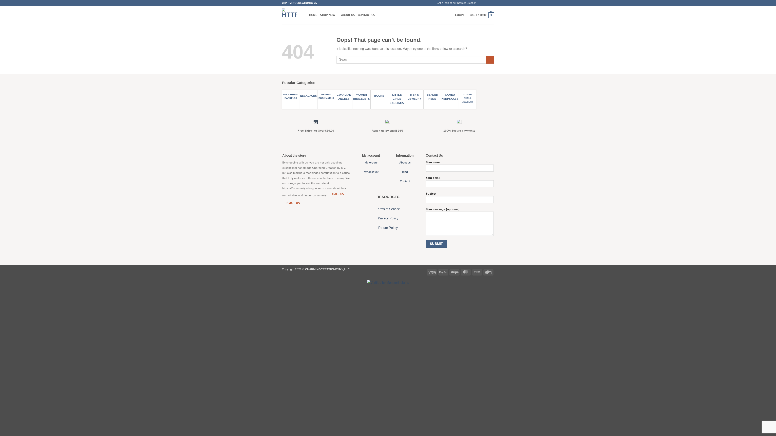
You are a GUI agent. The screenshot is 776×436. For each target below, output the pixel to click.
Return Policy (388, 228)
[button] (454, 3)
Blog (405, 171)
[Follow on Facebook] (480, 3)
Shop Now (327, 15)
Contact (405, 181)
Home (313, 15)
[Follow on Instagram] (484, 3)
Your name (433, 162)
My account (371, 171)
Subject (431, 193)
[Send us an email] (492, 3)
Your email (433, 177)
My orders (371, 162)
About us (405, 162)
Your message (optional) (443, 209)
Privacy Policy (388, 218)
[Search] (304, 15)
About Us (348, 15)
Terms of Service (388, 209)
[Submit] (490, 60)
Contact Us (366, 15)
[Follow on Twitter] (488, 3)
